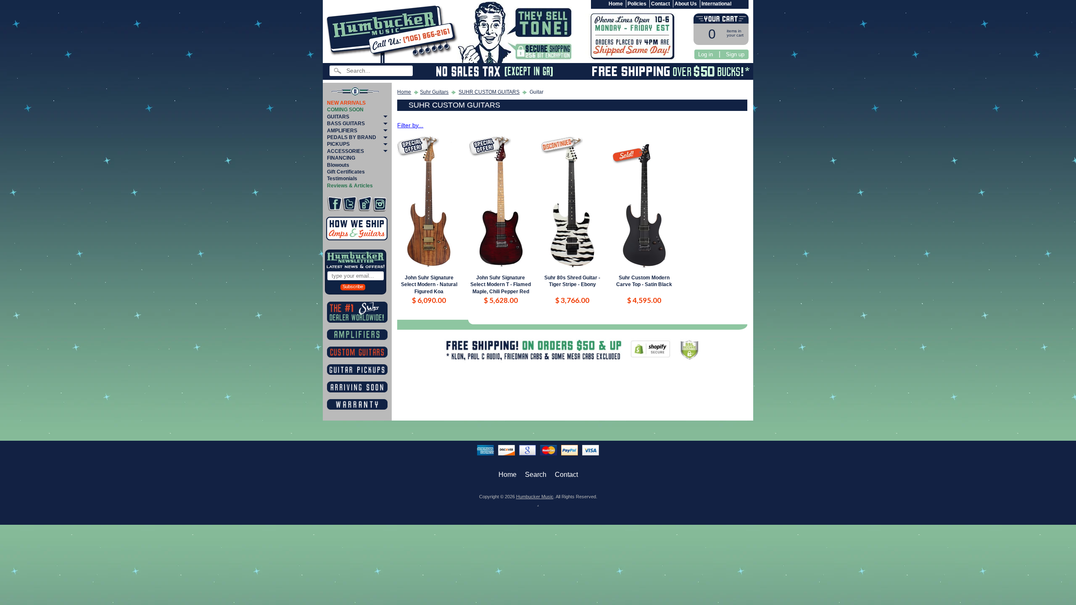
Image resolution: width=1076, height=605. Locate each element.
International (716, 4)
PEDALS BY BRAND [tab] (351, 137)
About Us (686, 4)
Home (616, 4)
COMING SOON (345, 110)
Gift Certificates (346, 172)
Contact (660, 4)
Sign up (735, 54)
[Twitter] (349, 204)
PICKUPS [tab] (338, 144)
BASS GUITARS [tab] (346, 123)
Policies (637, 4)
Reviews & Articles (350, 186)
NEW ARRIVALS (346, 103)
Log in (705, 54)
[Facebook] (334, 204)
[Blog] (365, 204)
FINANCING (341, 158)
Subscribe (353, 286)
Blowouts (338, 165)
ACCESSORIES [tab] (345, 151)
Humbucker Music (535, 496)
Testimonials (342, 179)
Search (535, 474)
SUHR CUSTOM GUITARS (489, 92)
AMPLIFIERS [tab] (342, 131)
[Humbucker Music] (393, 33)
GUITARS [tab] (338, 117)
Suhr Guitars (434, 92)
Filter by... (410, 125)
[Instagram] (380, 204)
